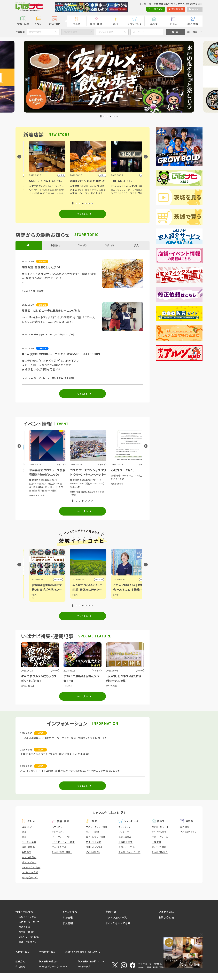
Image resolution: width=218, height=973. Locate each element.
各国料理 (26, 852)
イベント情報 (69, 911)
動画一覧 (111, 911)
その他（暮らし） (159, 852)
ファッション (125, 827)
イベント (39, 24)
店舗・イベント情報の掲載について (82, 951)
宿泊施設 (184, 827)
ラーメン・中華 (29, 842)
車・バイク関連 (159, 847)
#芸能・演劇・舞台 (31, 495)
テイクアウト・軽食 (31, 867)
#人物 (110, 594)
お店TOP (54, 24)
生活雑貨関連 (126, 842)
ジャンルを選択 (105, 32)
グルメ (76, 24)
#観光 (28, 594)
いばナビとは (166, 911)
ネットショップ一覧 (116, 917)
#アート (29, 597)
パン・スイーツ (29, 862)
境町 (136, 579)
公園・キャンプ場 (94, 847)
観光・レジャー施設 (95, 837)
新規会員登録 (176, 9)
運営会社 (20, 961)
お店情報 (67, 917)
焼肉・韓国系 (28, 847)
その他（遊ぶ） (93, 852)
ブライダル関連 (159, 832)
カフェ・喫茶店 (29, 857)
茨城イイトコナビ (27, 916)
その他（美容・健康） (62, 852)
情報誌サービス (47, 951)
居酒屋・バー (28, 827)
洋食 (24, 832)
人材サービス (22, 951)
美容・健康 (96, 24)
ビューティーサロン (61, 837)
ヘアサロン (57, 827)
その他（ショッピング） (130, 852)
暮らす (154, 24)
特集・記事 (23, 24)
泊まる (173, 24)
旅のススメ (24, 927)
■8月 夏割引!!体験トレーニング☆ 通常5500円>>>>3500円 (61, 354)
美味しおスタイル (27, 942)
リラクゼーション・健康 (63, 842)
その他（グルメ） (30, 877)
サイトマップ (84, 966)
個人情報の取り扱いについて (92, 961)
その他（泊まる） (188, 832)
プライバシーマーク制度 (148, 963)
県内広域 (52, 579)
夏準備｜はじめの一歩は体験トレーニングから (51, 310)
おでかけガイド (26, 932)
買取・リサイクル (127, 847)
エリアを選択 (35, 32)
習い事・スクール (160, 827)
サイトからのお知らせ (118, 923)
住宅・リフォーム (160, 837)
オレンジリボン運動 (29, 937)
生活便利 (156, 842)
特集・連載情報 (24, 911)
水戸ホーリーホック (29, 921)
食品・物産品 (125, 837)
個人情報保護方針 (48, 961)
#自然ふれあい (81, 491)
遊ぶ (115, 24)
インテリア (124, 832)
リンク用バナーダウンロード (53, 966)
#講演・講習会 (111, 483)
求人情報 (192, 24)
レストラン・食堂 (30, 872)
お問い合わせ (166, 917)
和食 (24, 837)
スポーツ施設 (93, 832)
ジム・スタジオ (59, 847)
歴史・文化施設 (94, 842)
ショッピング (135, 24)
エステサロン (58, 832)
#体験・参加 (69, 491)
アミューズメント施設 (96, 827)
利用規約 (20, 966)
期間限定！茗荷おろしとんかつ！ (41, 267)
